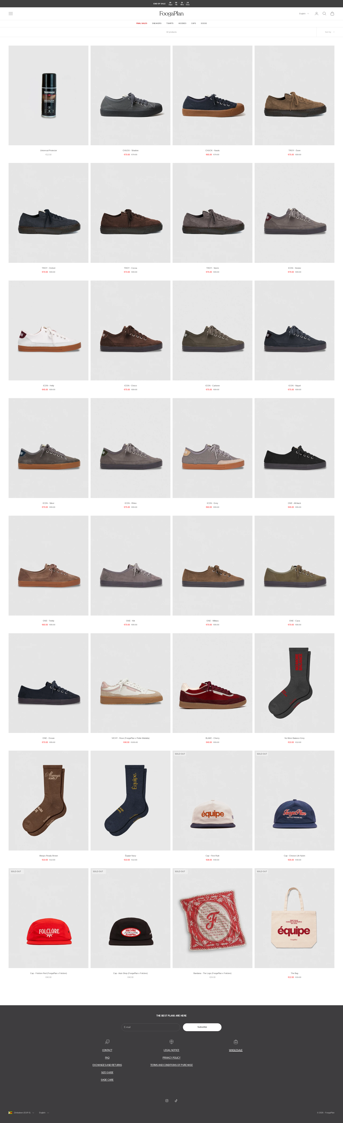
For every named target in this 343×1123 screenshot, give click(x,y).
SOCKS (204, 23)
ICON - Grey (212, 503)
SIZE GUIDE (107, 1072)
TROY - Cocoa (130, 268)
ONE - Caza (294, 621)
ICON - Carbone (212, 386)
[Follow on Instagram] (167, 1100)
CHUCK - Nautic (212, 150)
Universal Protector (48, 150)
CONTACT (107, 1050)
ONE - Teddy (48, 621)
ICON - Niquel (295, 386)
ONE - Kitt (130, 621)
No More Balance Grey (295, 738)
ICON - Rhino (130, 503)
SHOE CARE (107, 1080)
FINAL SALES (141, 23)
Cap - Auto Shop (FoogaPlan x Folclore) (130, 973)
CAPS (193, 23)
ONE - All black (294, 503)
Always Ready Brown (48, 856)
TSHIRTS (169, 23)
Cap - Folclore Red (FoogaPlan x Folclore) (48, 973)
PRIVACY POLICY (171, 1057)
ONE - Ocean (48, 738)
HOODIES (182, 23)
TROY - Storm (212, 268)
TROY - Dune (294, 150)
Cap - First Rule (212, 856)
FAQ (107, 1057)
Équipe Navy (130, 856)
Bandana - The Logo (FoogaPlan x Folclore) (212, 973)
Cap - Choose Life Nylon (294, 856)
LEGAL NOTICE (171, 1050)
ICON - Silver (48, 503)
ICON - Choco (130, 386)
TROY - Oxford (48, 268)
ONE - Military (213, 621)
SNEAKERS (156, 23)
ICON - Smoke (294, 268)
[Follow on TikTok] (176, 1100)
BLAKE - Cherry (213, 738)
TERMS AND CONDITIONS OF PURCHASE (171, 1065)
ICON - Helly (48, 386)
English (302, 14)
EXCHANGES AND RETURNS (107, 1065)
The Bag (294, 973)
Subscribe (202, 1027)
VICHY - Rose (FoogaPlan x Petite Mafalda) (131, 738)
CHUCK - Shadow (130, 150)
